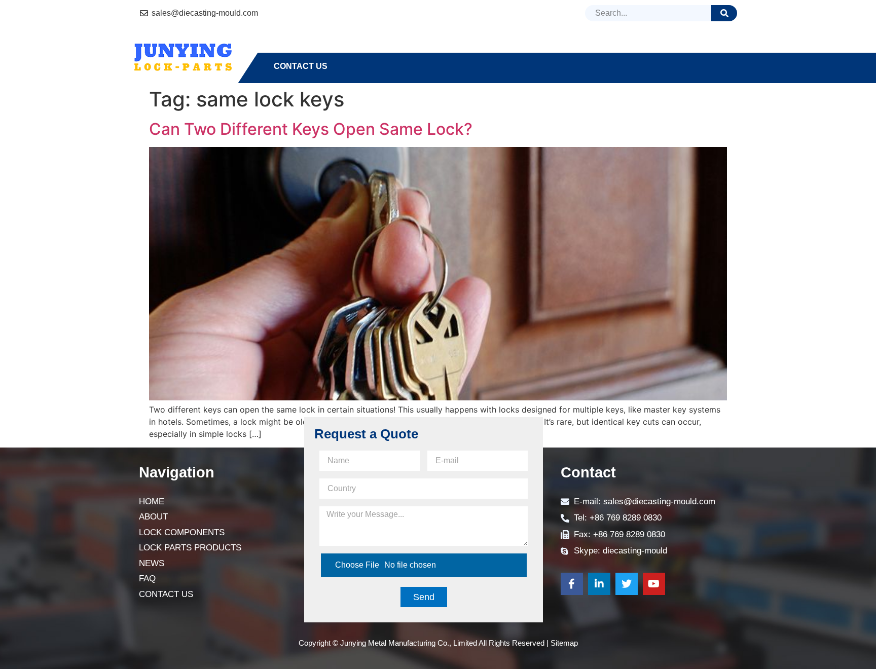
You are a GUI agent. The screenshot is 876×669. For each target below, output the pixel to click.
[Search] (724, 13)
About (333, 48)
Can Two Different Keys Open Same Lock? (310, 129)
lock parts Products (523, 48)
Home (286, 48)
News (612, 48)
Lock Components (410, 48)
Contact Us (300, 66)
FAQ (653, 48)
